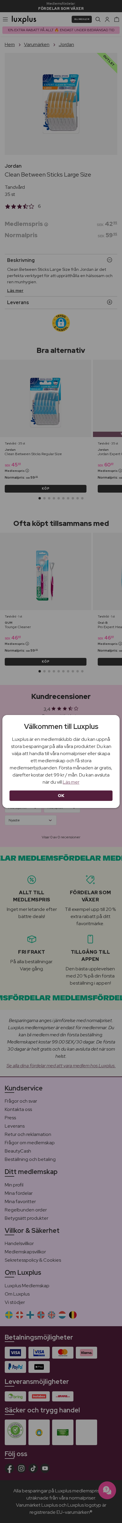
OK (61, 795)
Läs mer (71, 782)
